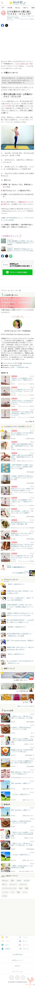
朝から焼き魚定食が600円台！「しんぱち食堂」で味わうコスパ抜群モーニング (20, 621)
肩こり (12, 290)
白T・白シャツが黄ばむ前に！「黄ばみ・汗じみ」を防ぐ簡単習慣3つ (20, 599)
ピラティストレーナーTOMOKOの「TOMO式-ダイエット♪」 (13, 17)
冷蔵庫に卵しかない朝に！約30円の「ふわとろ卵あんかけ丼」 (20, 592)
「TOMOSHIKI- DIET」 (23, 367)
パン (12, 892)
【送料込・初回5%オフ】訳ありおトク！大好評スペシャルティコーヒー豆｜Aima (20, 614)
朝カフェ (25, 941)
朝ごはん (5, 880)
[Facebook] (2, 26)
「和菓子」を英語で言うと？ (15, 584)
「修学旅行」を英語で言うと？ (16, 627)
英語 (12, 880)
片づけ (5, 896)
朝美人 (7, 945)
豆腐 (26, 888)
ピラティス (23, 884)
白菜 (20, 888)
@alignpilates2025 (15, 365)
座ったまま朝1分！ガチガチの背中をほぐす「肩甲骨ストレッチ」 (20, 662)
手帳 (18, 892)
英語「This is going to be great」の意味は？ (20, 640)
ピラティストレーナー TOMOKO (27, 19)
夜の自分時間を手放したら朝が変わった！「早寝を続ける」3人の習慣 (20, 635)
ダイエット (3, 290)
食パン (5, 884)
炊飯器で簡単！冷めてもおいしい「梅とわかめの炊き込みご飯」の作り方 (18, 649)
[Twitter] (6, 26)
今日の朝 (25, 937)
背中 (17, 290)
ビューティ (26, 945)
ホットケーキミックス (9, 888)
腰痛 (20, 290)
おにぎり (27, 880)
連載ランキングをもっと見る (25, 706)
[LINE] (10, 257)
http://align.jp (27, 363)
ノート (25, 892)
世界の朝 (7, 948)
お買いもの (26, 948)
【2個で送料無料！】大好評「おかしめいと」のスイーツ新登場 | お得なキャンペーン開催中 (20, 607)
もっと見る (28, 421)
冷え (9, 290)
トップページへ (17, 954)
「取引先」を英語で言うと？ (15, 654)
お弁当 (19, 880)
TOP (6, 937)
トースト (5, 892)
